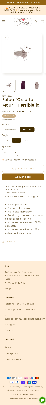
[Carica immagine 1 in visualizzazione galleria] (9, 85)
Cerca (7, 347)
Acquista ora (23, 176)
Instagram (10, 324)
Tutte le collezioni (14, 359)
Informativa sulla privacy (24, 394)
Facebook (10, 330)
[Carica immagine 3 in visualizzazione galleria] (37, 85)
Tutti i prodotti (12, 353)
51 (37, 141)
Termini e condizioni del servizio (24, 399)
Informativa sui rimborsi (28, 390)
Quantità (6, 146)
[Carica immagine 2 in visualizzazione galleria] (23, 85)
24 (8, 141)
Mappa (8, 288)
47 (28, 141)
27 (16, 140)
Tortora (27, 129)
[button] (3, 21)
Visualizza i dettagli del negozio (22, 196)
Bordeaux (12, 130)
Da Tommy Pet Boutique (21, 387)
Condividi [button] (10, 241)
